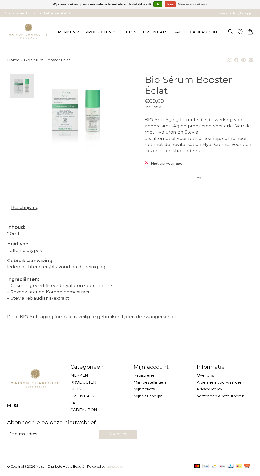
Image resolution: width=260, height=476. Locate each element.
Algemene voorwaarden (219, 382)
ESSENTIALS (155, 32)
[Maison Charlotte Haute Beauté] (28, 32)
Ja (158, 4)
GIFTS (75, 389)
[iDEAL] (239, 466)
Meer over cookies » (192, 4)
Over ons (205, 375)
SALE (179, 32)
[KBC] (230, 466)
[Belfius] (222, 466)
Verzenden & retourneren (221, 396)
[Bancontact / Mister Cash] (214, 466)
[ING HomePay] (247, 466)
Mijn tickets (144, 389)
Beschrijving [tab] (25, 207)
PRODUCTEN (83, 382)
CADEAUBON (203, 32)
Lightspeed (114, 466)
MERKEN (79, 375)
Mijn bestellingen (150, 382)
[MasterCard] (197, 466)
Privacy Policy (209, 389)
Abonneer (118, 434)
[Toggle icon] (230, 31)
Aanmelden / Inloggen (237, 13)
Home (13, 60)
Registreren (144, 375)
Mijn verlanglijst (148, 396)
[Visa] (205, 466)
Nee (170, 4)
